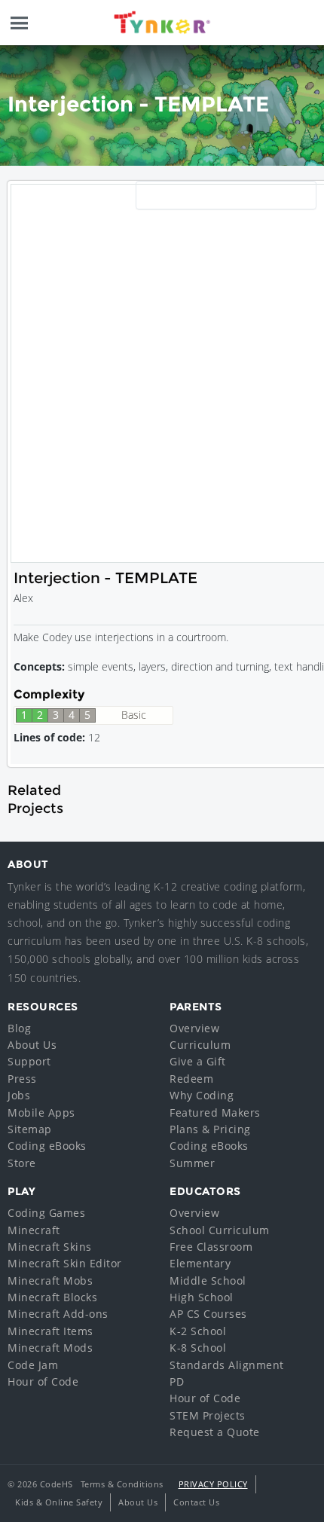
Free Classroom (211, 1246)
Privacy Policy (213, 1484)
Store (22, 1163)
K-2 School (198, 1331)
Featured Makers (215, 1112)
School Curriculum (220, 1230)
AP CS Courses (208, 1314)
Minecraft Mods (50, 1347)
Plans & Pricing (210, 1129)
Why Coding (202, 1095)
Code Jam (33, 1365)
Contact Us (196, 1502)
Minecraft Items (50, 1331)
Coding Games (46, 1213)
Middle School (208, 1280)
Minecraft (34, 1230)
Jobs (19, 1095)
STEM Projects (208, 1415)
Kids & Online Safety (58, 1502)
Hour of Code (43, 1381)
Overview (194, 1028)
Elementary (200, 1263)
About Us (32, 1045)
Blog (19, 1028)
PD (177, 1381)
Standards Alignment (227, 1365)
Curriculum (200, 1045)
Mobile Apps (41, 1112)
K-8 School (198, 1347)
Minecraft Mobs (50, 1280)
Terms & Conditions (122, 1484)
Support (29, 1061)
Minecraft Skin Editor (65, 1263)
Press (22, 1078)
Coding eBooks (47, 1145)
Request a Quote (215, 1432)
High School (202, 1297)
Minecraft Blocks (52, 1297)
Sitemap (30, 1129)
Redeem (191, 1078)
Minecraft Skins (50, 1246)
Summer (192, 1163)
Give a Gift (198, 1061)
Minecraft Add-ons (58, 1314)
